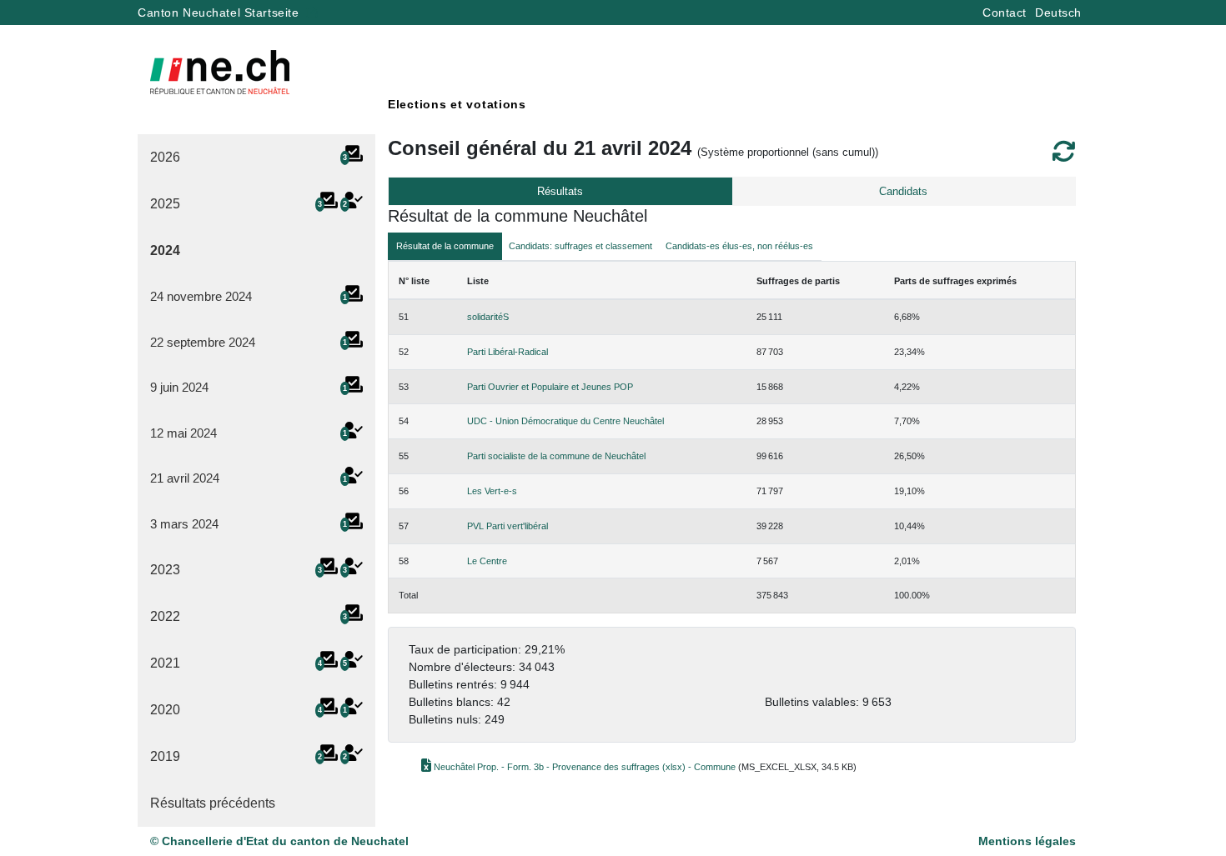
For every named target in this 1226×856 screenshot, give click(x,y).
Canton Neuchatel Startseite (220, 12)
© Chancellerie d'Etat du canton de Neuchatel (279, 841)
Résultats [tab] (560, 191)
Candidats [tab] (903, 191)
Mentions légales (1027, 841)
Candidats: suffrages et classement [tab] (580, 246)
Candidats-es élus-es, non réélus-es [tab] (739, 246)
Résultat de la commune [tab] (445, 246)
